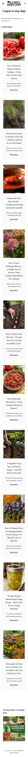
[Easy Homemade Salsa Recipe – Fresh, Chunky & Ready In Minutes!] (14, 379)
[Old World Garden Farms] (14, 3)
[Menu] (3, 3)
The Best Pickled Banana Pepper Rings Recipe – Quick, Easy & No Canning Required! (14, 602)
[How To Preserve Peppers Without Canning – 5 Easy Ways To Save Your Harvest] (14, 46)
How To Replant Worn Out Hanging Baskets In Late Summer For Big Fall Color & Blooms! (14, 534)
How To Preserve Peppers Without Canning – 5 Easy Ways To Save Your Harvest (14, 72)
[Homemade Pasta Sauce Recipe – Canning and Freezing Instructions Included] (14, 179)
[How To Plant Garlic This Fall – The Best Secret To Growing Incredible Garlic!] (14, 314)
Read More (14, 90)
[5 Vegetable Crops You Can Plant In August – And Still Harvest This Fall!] (14, 444)
